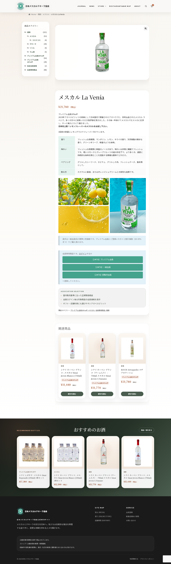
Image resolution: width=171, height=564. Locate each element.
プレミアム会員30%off (78, 310)
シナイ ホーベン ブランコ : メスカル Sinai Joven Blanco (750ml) (138, 476)
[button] (146, 28)
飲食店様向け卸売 (132, 516)
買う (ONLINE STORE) (103, 516)
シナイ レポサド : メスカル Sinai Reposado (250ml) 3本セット (32, 476)
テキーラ (33, 44)
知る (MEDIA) (100, 512)
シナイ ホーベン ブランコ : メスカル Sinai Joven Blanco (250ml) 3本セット (68, 478)
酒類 (39, 14)
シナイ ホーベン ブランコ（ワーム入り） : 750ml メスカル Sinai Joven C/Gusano (102, 478)
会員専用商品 (100, 310)
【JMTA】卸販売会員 (103, 274)
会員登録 (129, 512)
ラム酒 (32, 52)
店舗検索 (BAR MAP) (102, 520)
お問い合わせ (131, 520)
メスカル (46, 14)
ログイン (82, 253)
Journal (81, 6)
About (137, 6)
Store (101, 6)
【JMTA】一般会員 (103, 267)
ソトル (32, 48)
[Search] (145, 6)
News (91, 6)
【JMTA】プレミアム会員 (102, 259)
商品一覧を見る (146, 430)
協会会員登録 (32, 66)
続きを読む (72, 394)
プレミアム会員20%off (32, 61)
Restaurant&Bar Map (120, 6)
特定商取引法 (134, 559)
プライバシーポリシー (147, 559)
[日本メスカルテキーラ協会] (35, 511)
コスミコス (36, 40)
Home (33, 14)
